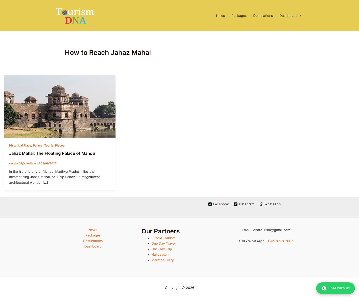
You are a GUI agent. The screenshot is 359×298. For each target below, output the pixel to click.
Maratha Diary (162, 260)
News (220, 16)
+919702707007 (280, 241)
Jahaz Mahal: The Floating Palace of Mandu (52, 153)
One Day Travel (163, 243)
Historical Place (20, 145)
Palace (37, 145)
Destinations (263, 16)
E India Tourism (163, 238)
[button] (299, 15)
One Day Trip (161, 249)
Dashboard (288, 16)
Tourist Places (54, 145)
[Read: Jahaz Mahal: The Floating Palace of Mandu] (60, 106)
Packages (239, 16)
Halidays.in (159, 254)
